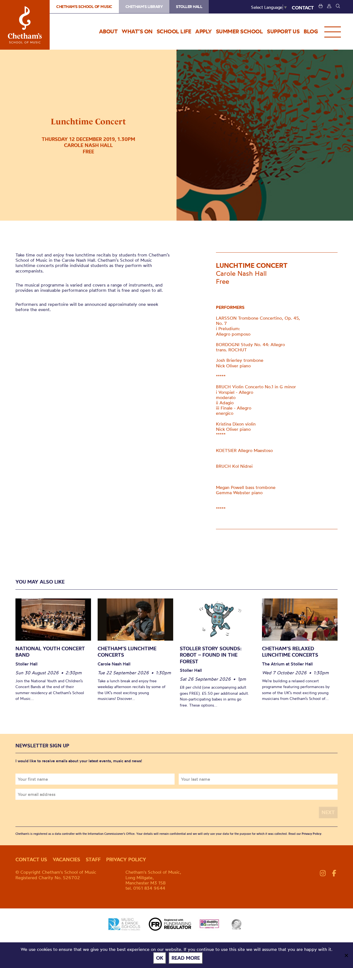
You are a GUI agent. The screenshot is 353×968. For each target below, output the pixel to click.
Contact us (31, 859)
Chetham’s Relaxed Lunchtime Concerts (290, 651)
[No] (346, 955)
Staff (93, 859)
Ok (159, 958)
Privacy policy (126, 859)
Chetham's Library (144, 6)
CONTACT (303, 7)
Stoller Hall (189, 6)
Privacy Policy (311, 834)
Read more (186, 958)
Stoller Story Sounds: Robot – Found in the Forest (211, 655)
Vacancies (66, 859)
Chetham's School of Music (25, 25)
